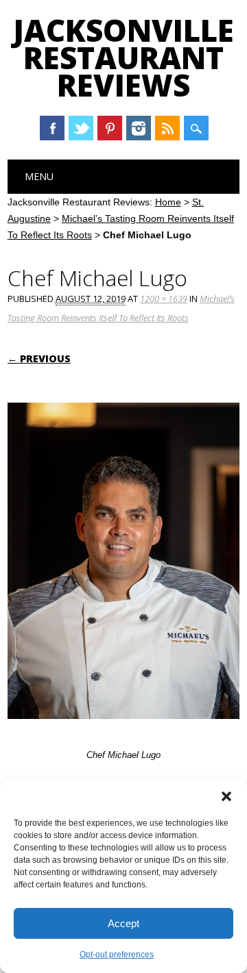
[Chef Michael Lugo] (123, 731)
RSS (167, 128)
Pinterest (109, 128)
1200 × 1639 (163, 298)
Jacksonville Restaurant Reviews (123, 57)
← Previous (39, 358)
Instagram (138, 128)
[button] (226, 796)
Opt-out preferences (117, 954)
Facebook (52, 128)
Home (168, 202)
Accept (123, 923)
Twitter (81, 128)
